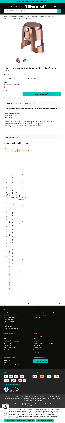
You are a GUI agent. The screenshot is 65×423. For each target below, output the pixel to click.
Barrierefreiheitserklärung (11, 341)
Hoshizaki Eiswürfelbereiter (12, 365)
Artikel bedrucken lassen (11, 313)
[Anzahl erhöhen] (21, 94)
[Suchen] (59, 11)
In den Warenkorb (41, 94)
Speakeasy (36, 317)
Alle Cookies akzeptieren (45, 420)
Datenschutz (7, 343)
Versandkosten (17, 78)
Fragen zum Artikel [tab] (30, 103)
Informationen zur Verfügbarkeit (43, 343)
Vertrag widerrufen (41, 361)
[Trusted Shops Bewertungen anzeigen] (6, 389)
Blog (5, 362)
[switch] (5, 415)
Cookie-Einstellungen (10, 350)
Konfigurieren (10, 420)
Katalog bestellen (9, 321)
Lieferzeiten (36, 345)
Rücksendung (37, 348)
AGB (5, 336)
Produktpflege (8, 326)
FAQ (34, 339)
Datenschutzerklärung (22, 418)
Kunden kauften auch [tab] (12, 137)
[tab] (9, 103)
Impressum (7, 345)
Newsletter (7, 324)
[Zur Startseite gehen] (35, 6)
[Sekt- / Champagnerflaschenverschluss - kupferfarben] (32, 37)
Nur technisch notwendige (25, 420)
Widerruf (36, 352)
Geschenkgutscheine (10, 317)
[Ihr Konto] (59, 6)
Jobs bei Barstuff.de (9, 348)
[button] (18, 61)
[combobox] (30, 11)
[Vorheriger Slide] (7, 39)
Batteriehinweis (8, 339)
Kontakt (35, 341)
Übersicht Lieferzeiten (53, 398)
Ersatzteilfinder (8, 319)
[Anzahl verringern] (6, 94)
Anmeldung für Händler (40, 315)
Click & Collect (8, 315)
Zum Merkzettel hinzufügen (13, 98)
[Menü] (6, 6)
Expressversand (38, 336)
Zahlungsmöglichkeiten (11, 328)
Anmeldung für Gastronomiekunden (44, 313)
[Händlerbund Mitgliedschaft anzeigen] (14, 389)
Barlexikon (7, 360)
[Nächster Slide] (58, 39)
